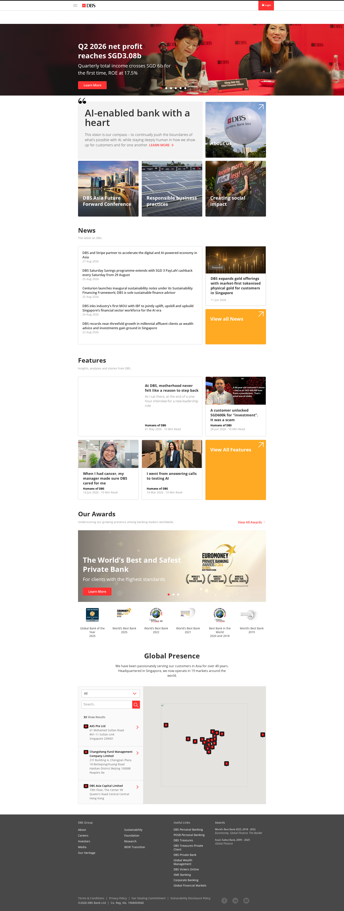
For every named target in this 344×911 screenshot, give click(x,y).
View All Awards (250, 522)
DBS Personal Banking (188, 829)
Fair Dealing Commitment (149, 898)
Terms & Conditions (91, 898)
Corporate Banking (186, 880)
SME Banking (182, 875)
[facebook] (224, 900)
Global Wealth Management (183, 862)
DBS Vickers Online (186, 869)
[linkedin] (235, 900)
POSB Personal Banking (189, 835)
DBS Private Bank (185, 855)
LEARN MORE (159, 145)
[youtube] (246, 900)
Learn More (48, 85)
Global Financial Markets (190, 885)
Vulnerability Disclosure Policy (190, 898)
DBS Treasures (183, 840)
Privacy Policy (118, 898)
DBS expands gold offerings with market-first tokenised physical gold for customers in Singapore (236, 285)
